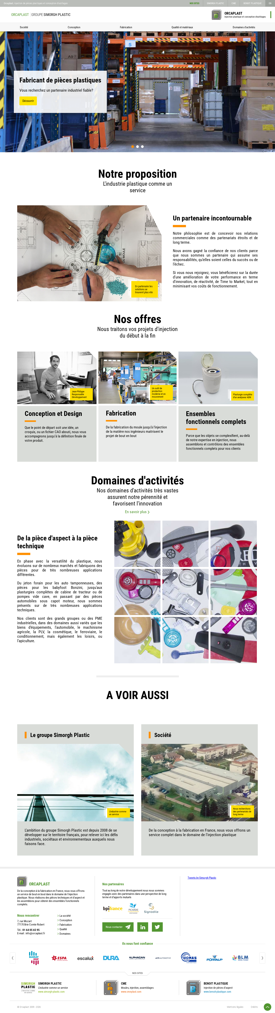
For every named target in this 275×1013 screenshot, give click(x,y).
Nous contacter (114, 927)
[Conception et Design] (57, 378)
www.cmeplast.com (131, 991)
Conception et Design (53, 414)
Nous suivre (142, 927)
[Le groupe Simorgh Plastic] (75, 782)
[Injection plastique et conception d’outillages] (217, 15)
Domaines (65, 933)
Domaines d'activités (244, 27)
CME (234, 3)
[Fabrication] (137, 378)
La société (65, 915)
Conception (74, 27)
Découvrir (28, 101)
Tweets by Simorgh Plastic (202, 877)
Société (24, 27)
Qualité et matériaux (182, 27)
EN (270, 3)
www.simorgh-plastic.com (51, 991)
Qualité (63, 929)
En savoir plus (136, 512)
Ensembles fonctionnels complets (216, 418)
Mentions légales (235, 1007)
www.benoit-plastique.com (217, 991)
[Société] (199, 782)
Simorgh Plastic (215, 3)
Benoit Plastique (253, 3)
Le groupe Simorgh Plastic (60, 735)
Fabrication (126, 27)
